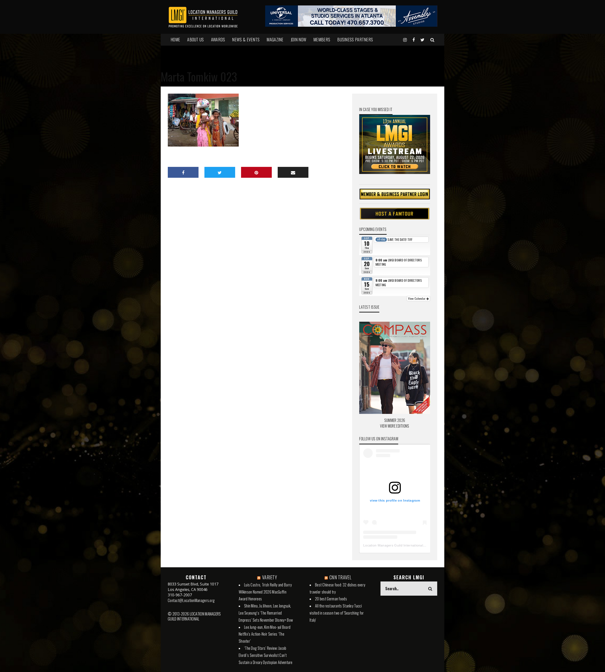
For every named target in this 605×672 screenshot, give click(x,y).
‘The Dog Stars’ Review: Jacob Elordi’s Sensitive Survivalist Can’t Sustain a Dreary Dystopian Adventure (266, 655)
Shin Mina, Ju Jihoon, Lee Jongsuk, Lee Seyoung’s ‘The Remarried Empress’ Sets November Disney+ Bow (266, 613)
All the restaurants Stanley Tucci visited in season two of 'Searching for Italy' (337, 613)
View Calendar (417, 298)
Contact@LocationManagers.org (191, 600)
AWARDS (218, 39)
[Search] (432, 39)
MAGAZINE (275, 39)
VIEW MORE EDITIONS (394, 426)
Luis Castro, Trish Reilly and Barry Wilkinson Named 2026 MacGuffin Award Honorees (265, 592)
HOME (175, 39)
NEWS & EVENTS (245, 39)
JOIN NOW (298, 39)
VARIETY (269, 577)
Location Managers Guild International (393, 545)
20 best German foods (331, 599)
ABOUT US (195, 39)
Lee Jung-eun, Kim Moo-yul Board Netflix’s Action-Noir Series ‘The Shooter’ (264, 634)
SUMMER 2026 (394, 420)
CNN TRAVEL (340, 577)
